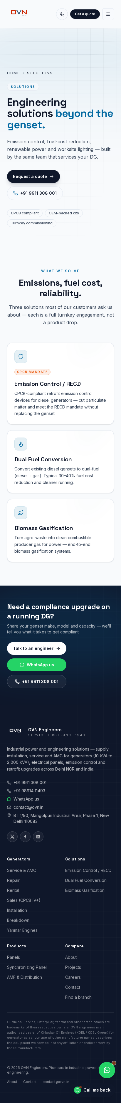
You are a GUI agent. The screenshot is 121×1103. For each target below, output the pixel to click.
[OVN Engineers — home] (19, 14)
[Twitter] (12, 836)
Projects (73, 967)
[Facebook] (25, 836)
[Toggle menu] (108, 14)
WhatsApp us (40, 664)
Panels (13, 957)
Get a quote (85, 14)
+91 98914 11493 (29, 790)
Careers (73, 977)
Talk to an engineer (33, 648)
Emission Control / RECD (88, 870)
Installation (17, 910)
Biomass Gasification (85, 890)
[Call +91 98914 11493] (62, 14)
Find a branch (78, 997)
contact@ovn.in (28, 807)
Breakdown (18, 920)
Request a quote (30, 176)
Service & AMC (21, 870)
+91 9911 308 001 (38, 193)
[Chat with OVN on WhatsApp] (107, 1070)
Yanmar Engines (22, 930)
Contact (72, 987)
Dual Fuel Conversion (86, 880)
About (71, 957)
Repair (13, 880)
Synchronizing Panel (27, 967)
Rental (13, 890)
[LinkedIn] (38, 836)
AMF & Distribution (24, 977)
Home (13, 73)
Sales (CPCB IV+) (24, 900)
